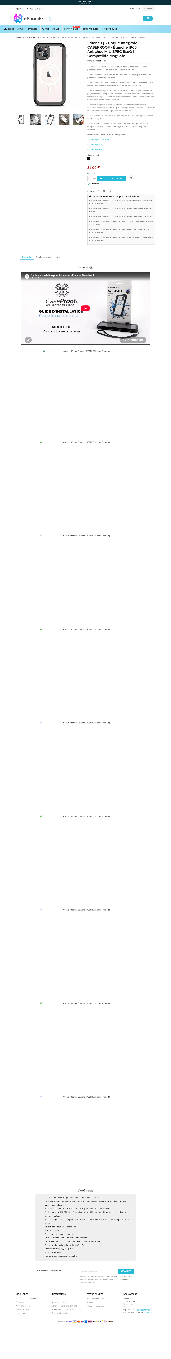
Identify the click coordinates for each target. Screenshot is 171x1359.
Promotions (20, 1302)
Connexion (91, 1302)
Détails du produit (44, 257)
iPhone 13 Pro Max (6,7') (99, 140)
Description (27, 257)
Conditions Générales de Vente (64, 1306)
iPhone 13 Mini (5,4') (97, 150)
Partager (98, 190)
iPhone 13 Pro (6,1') (96, 145)
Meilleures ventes (23, 1309)
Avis (58, 257)
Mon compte (21, 1313)
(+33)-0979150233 (37, 8)
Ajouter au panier (111, 178)
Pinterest (110, 190)
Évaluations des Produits (26, 1299)
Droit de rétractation (60, 1313)
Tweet (104, 190)
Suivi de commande (95, 1299)
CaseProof (100, 61)
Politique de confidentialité (62, 1309)
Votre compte (95, 1294)
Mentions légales (59, 1302)
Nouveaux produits (23, 1306)
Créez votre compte (95, 1306)
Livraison (55, 1299)
